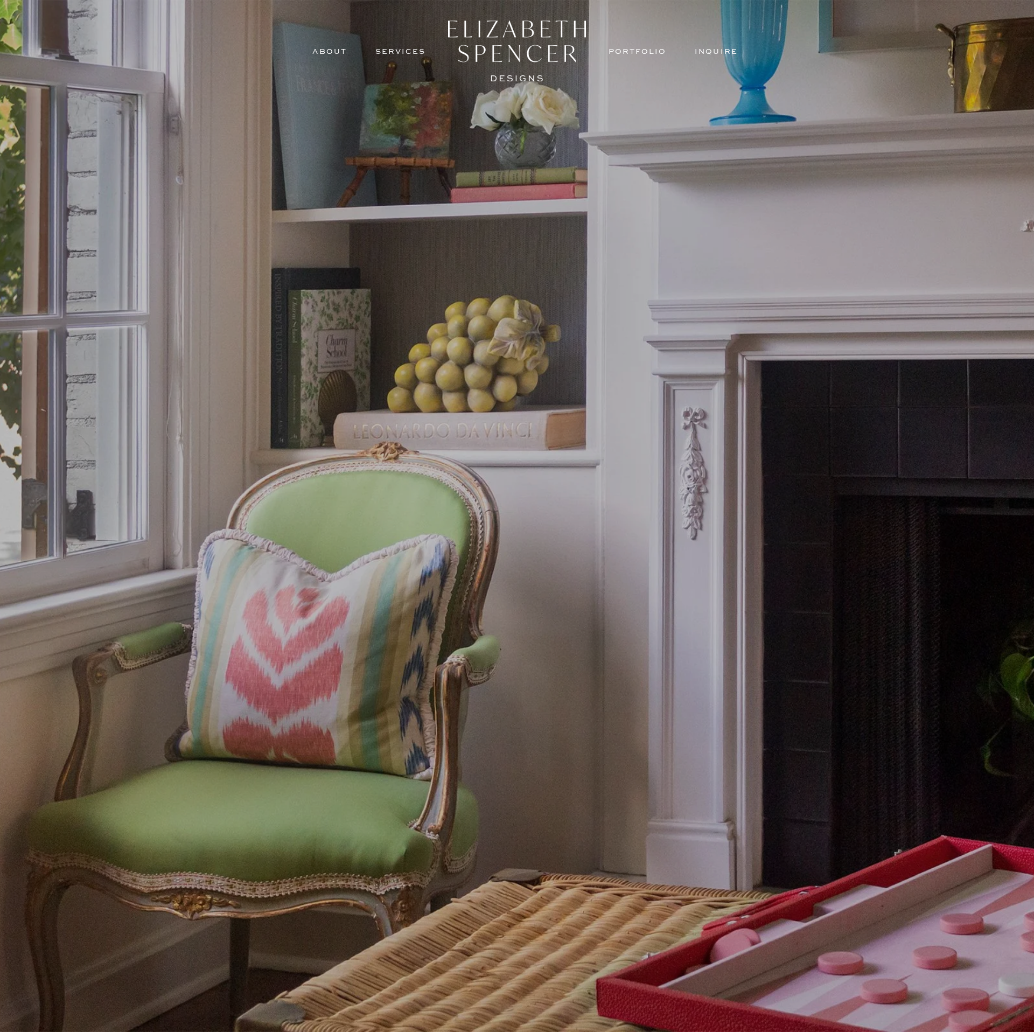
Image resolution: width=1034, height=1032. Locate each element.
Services (400, 51)
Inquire (716, 51)
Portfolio (638, 51)
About (329, 51)
